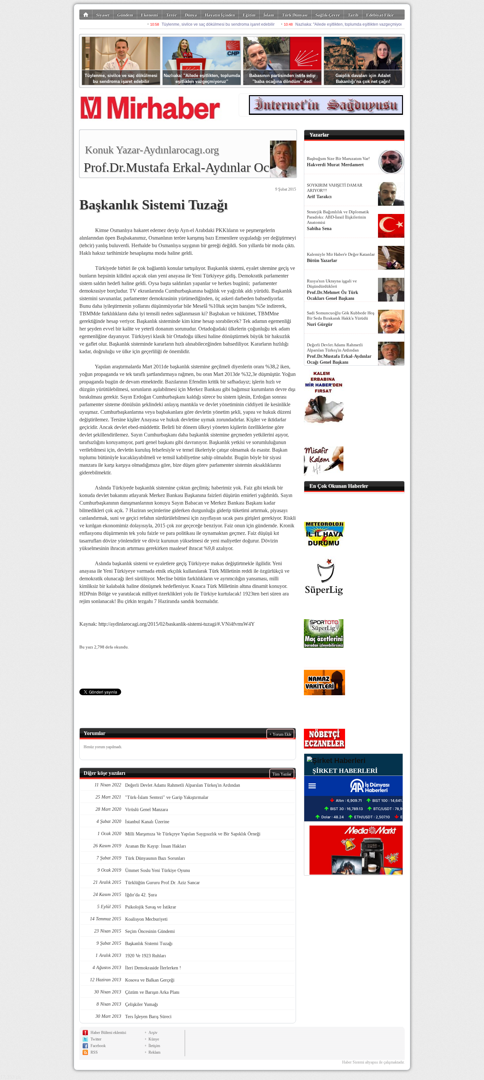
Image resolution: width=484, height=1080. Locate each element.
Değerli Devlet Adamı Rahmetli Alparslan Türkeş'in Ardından (335, 347)
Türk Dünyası (295, 15)
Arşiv (152, 1032)
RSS (94, 1052)
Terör (171, 15)
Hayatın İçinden (220, 15)
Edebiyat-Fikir (380, 15)
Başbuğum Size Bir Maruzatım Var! (338, 158)
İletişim (154, 1045)
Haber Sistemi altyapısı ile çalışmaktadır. (373, 1062)
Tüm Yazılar (281, 774)
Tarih (353, 15)
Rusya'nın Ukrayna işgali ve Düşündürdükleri (332, 283)
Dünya (191, 15)
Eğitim (249, 15)
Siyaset (102, 15)
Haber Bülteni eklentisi (108, 1032)
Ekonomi (149, 15)
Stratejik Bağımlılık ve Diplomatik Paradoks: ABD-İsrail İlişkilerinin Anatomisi (338, 217)
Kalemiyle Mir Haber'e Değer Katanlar (341, 254)
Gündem (125, 15)
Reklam (154, 1052)
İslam (268, 15)
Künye (153, 1039)
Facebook (98, 1045)
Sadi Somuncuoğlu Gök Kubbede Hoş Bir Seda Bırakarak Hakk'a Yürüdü (340, 315)
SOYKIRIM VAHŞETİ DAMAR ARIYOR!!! (335, 188)
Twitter (96, 1039)
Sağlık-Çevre (327, 15)
